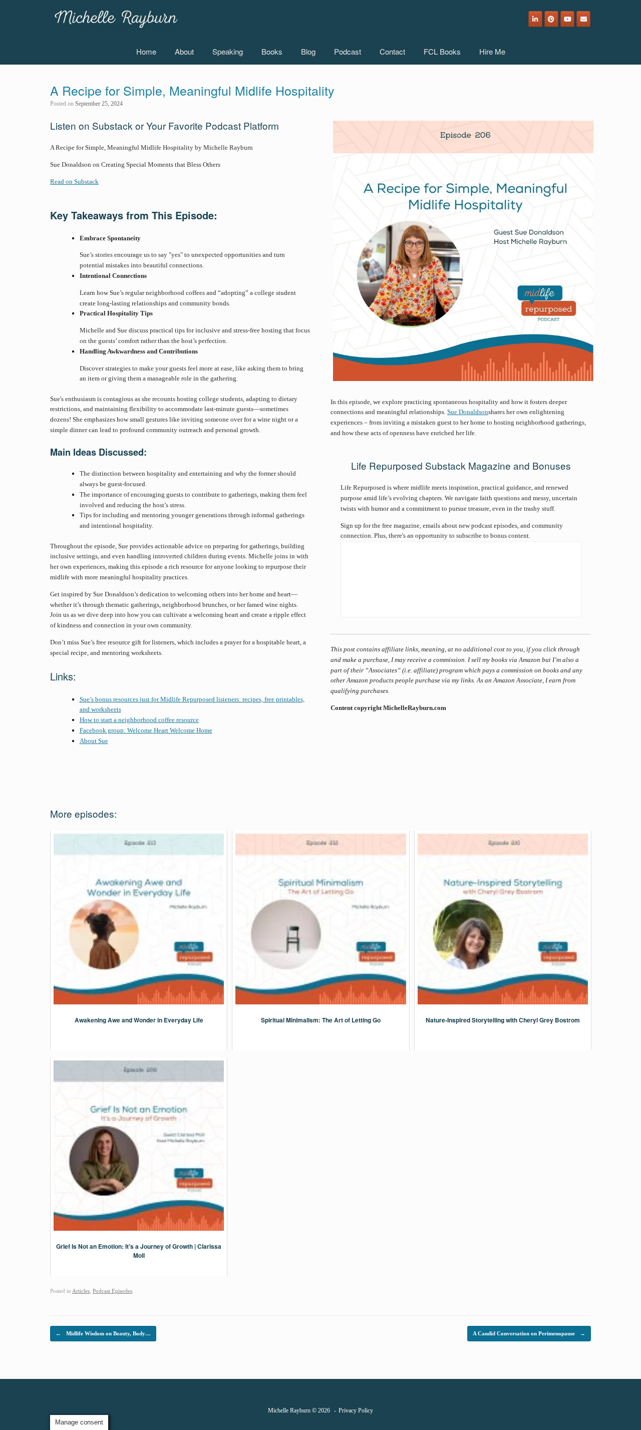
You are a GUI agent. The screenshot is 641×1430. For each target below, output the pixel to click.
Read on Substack (74, 181)
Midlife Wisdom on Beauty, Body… (103, 1333)
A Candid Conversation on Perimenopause (529, 1333)
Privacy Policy (356, 1410)
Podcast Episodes (112, 1291)
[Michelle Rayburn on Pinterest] (551, 19)
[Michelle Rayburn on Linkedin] (535, 19)
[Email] (583, 19)
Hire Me (492, 51)
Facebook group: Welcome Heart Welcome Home (146, 730)
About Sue (94, 741)
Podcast (347, 51)
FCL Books (442, 51)
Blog (308, 51)
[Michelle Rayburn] (115, 19)
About (184, 51)
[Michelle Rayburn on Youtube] (567, 19)
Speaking (227, 51)
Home (146, 51)
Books (271, 51)
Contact (392, 51)
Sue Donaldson (467, 412)
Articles (81, 1291)
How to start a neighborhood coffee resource (139, 720)
